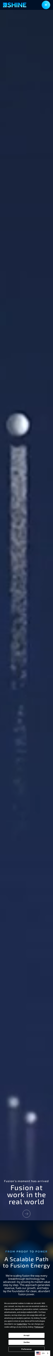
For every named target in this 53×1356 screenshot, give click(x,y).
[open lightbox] (26, 1214)
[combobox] (42, 1353)
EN (43, 1353)
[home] (15, 5)
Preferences (26, 1349)
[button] (46, 5)
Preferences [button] (38, 1327)
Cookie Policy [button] (22, 1324)
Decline (27, 1342)
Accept (27, 1335)
